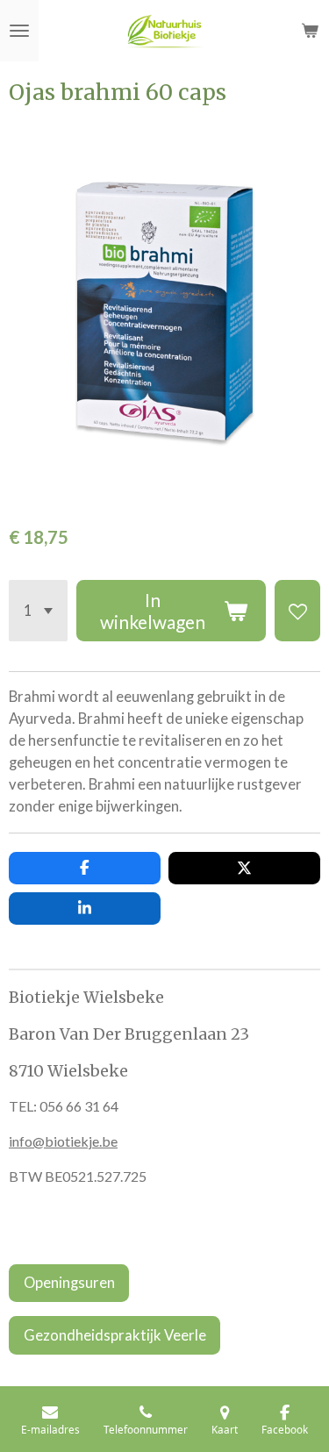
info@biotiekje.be (63, 1141)
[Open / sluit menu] (19, 30)
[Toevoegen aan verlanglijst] (297, 611)
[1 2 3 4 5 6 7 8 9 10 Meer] (38, 611)
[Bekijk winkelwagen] (309, 30)
